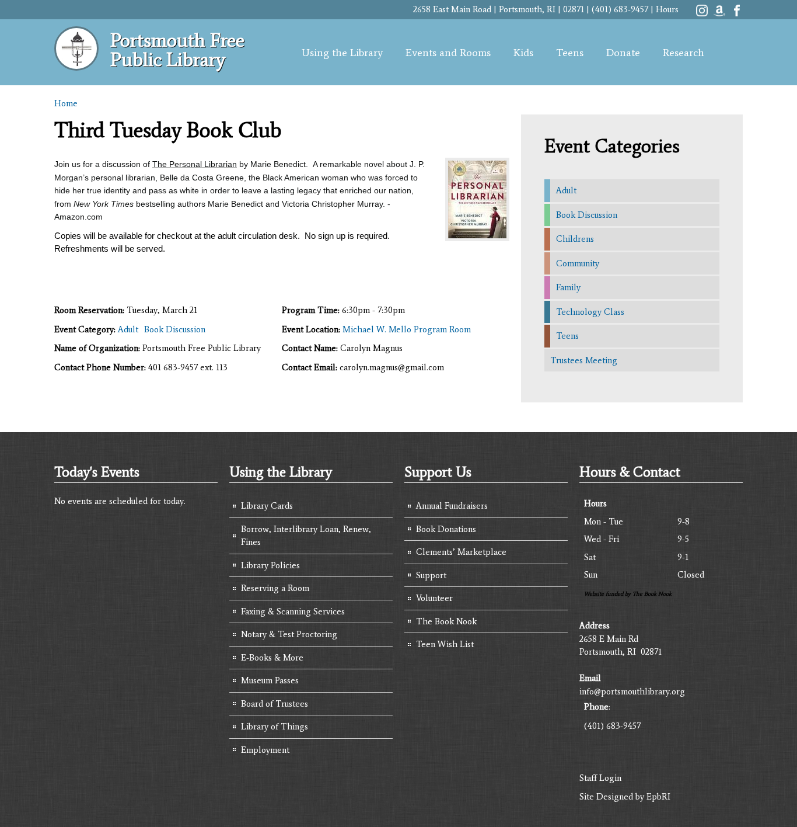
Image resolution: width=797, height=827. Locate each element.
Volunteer (434, 598)
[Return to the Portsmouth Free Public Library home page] (76, 64)
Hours (667, 9)
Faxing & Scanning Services (293, 611)
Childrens (575, 239)
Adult (128, 329)
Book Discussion (174, 329)
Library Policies (270, 565)
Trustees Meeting (583, 360)
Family (568, 287)
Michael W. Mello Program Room (406, 329)
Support (431, 575)
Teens (569, 52)
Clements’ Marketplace (461, 552)
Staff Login (600, 778)
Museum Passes (270, 680)
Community (577, 263)
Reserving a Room (275, 588)
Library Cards (267, 506)
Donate (623, 52)
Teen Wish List (445, 644)
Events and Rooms (448, 52)
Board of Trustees (274, 704)
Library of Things (274, 726)
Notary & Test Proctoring (289, 634)
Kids (523, 52)
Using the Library (342, 52)
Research (683, 52)
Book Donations (446, 529)
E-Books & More (272, 657)
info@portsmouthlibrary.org (632, 691)
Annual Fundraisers (452, 506)
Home (66, 103)
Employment (265, 750)
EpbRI (658, 796)
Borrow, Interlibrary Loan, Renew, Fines (306, 536)
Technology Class (590, 312)
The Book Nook (446, 621)
